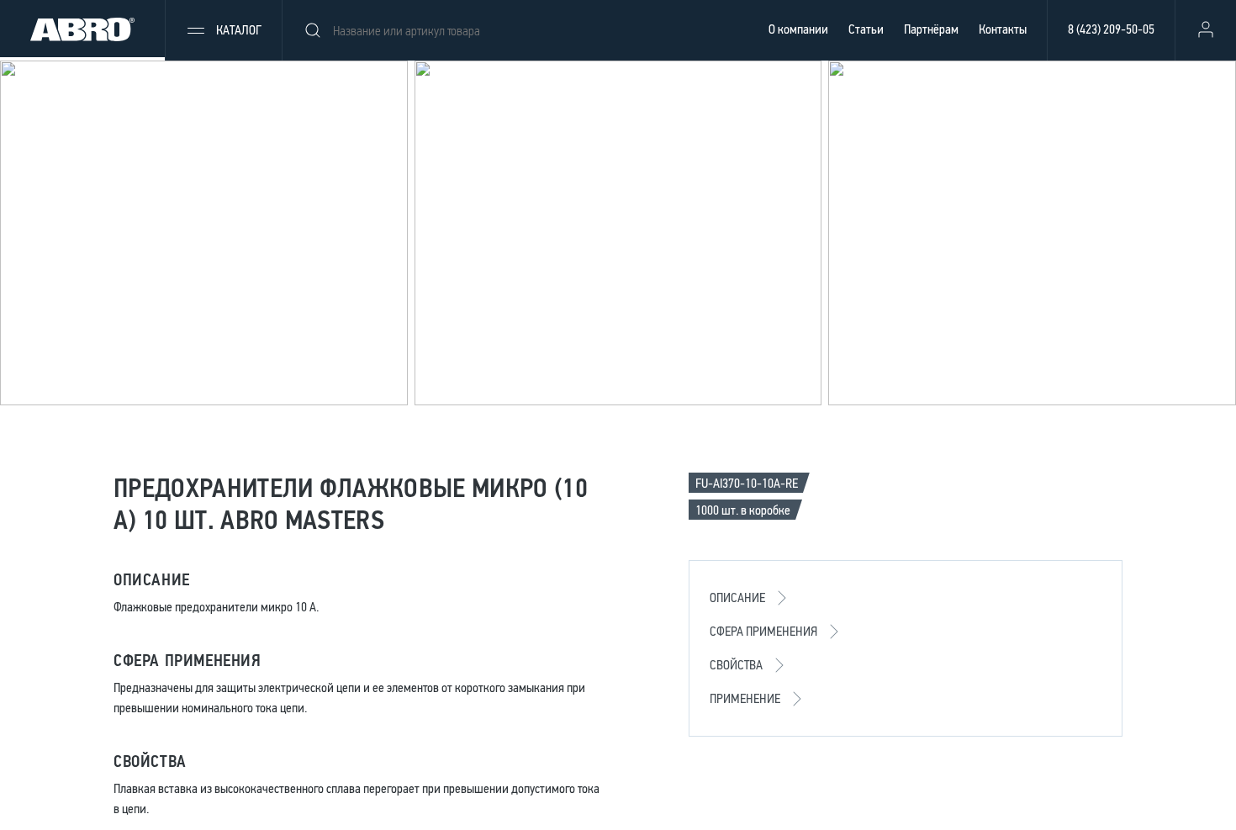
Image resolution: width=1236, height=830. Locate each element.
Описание (737, 597)
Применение (745, 698)
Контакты (1003, 29)
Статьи (866, 29)
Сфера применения (763, 631)
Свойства (736, 665)
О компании (798, 29)
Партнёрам (931, 29)
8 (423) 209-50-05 (1111, 29)
